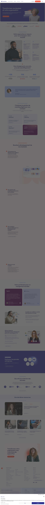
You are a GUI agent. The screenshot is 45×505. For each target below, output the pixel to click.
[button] (10, 1)
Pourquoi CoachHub (10, 1)
